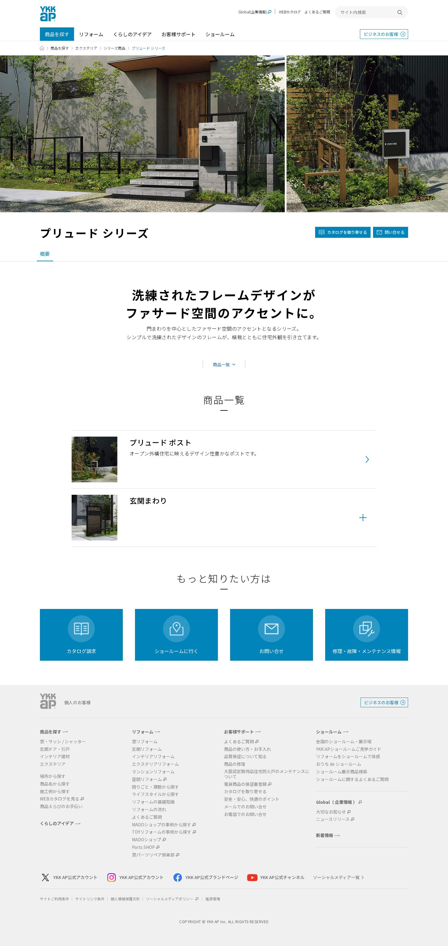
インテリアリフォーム (153, 756)
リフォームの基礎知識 (153, 801)
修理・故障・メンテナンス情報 (366, 651)
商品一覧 (221, 364)
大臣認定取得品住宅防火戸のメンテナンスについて (266, 774)
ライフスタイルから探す (155, 794)
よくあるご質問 (317, 11)
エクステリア (86, 48)
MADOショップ (146, 839)
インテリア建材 (55, 756)
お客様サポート (179, 34)
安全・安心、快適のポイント (251, 799)
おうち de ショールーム (338, 764)
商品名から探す (55, 783)
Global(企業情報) (252, 12)
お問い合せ (271, 651)
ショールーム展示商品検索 (341, 771)
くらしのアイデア (132, 34)
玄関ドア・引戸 (55, 749)
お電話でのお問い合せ (245, 814)
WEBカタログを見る (59, 798)
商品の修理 (234, 764)
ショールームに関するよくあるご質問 (352, 779)
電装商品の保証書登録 (245, 784)
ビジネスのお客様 (381, 34)
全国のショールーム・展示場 (344, 741)
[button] (224, 518)
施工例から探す (55, 791)
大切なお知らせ (331, 811)
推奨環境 (212, 898)
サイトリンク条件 (90, 898)
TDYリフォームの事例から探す (161, 832)
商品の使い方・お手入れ (247, 749)
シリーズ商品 (114, 48)
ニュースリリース (333, 819)
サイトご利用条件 (54, 898)
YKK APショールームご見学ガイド (348, 749)
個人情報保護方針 (125, 898)
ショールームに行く (176, 651)
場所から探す (53, 776)
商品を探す (57, 34)
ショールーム (220, 34)
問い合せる (394, 232)
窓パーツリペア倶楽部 (153, 854)
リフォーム (91, 34)
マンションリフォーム (153, 771)
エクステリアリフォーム (155, 764)
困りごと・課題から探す (155, 787)
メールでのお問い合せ (245, 806)
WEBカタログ (290, 11)
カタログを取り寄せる (347, 232)
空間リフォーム (147, 779)
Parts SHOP (143, 847)
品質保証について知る (245, 756)
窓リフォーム (145, 741)
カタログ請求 (81, 651)
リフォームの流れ (149, 809)
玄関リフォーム (147, 749)
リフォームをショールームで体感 (348, 756)
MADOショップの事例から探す (161, 824)
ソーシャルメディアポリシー (170, 898)
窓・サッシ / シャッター (63, 741)
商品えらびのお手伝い (61, 806)
